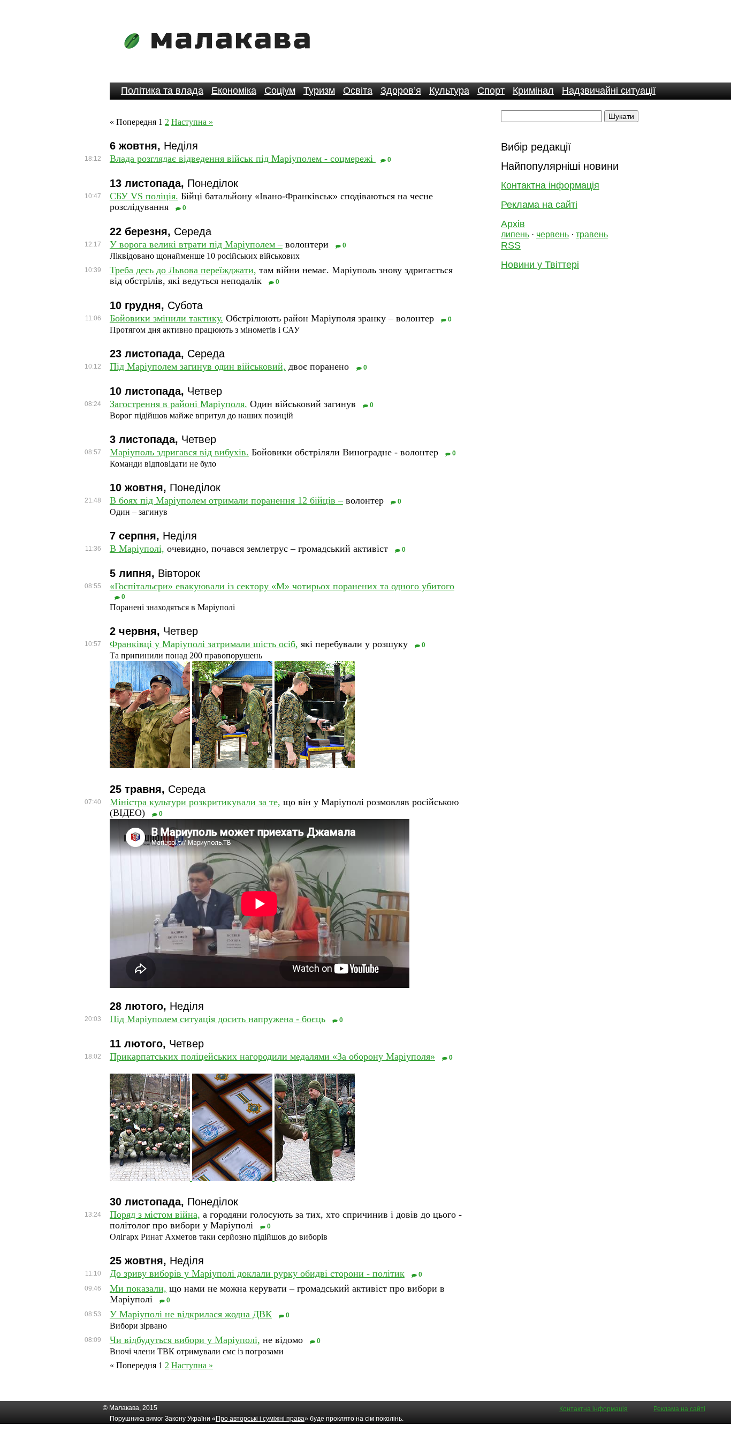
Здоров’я (400, 90)
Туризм (319, 90)
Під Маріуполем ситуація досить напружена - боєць (217, 1019)
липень (515, 234)
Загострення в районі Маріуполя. (178, 404)
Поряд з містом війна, (155, 1214)
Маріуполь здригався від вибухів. (179, 452)
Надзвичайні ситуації (609, 90)
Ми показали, (138, 1288)
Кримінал (533, 90)
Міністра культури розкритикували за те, (195, 802)
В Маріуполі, (137, 548)
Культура (449, 90)
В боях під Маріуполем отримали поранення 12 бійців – (226, 500)
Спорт (491, 90)
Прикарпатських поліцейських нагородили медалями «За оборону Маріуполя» (272, 1056)
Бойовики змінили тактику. (166, 318)
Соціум (279, 90)
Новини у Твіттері (540, 264)
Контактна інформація (550, 185)
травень (592, 234)
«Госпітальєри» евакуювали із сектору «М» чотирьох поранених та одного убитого (282, 586)
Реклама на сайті (539, 204)
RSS (511, 245)
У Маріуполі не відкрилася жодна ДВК (191, 1314)
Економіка (233, 90)
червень (552, 234)
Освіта (357, 90)
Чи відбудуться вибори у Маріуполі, (185, 1339)
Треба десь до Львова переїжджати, (183, 270)
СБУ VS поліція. (144, 196)
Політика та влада (162, 90)
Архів (513, 224)
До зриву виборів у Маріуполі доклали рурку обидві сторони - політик (257, 1273)
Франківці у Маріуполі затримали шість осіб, (204, 644)
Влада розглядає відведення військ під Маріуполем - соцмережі (243, 158)
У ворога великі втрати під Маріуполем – (196, 244)
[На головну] (220, 56)
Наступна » (192, 121)
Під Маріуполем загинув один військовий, (198, 366)
